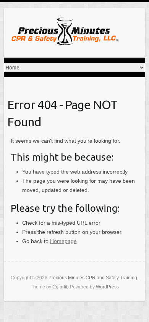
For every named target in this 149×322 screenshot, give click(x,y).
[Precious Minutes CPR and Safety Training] (64, 33)
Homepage (63, 241)
